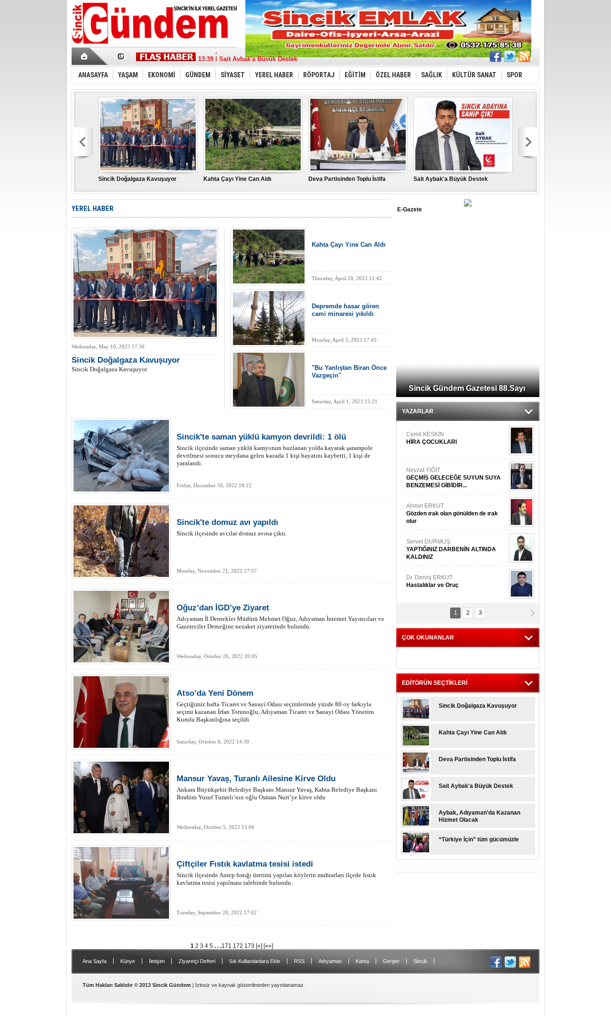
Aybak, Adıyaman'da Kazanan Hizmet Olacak (479, 816)
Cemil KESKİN (431, 438)
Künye (127, 961)
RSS (299, 961)
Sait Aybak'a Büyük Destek (450, 179)
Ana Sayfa (94, 961)
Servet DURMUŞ (451, 549)
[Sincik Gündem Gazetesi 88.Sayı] (468, 204)
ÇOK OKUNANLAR (428, 637)
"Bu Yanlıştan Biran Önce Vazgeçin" (349, 371)
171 (227, 946)
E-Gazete (409, 209)
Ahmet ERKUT (452, 513)
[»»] (268, 946)
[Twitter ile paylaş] (510, 56)
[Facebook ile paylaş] (495, 56)
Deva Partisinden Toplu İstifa (347, 179)
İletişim (157, 961)
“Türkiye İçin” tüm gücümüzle (479, 839)
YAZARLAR (417, 411)
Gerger (391, 961)
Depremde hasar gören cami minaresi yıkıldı (345, 310)
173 (250, 946)
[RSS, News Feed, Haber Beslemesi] (524, 56)
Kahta (362, 961)
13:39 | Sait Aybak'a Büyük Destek (247, 56)
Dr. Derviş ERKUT (432, 581)
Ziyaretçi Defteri (197, 961)
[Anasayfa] (85, 56)
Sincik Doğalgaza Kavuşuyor (137, 179)
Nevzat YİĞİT (453, 478)
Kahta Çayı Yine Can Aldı (237, 179)
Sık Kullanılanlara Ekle (254, 961)
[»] (259, 946)
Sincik (420, 961)
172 (238, 946)
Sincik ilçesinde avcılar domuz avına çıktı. (232, 527)
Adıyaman (330, 961)
